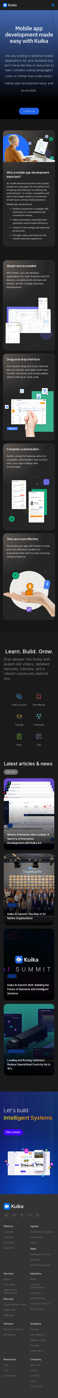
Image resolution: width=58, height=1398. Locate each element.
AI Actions (9, 1242)
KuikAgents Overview (41, 1231)
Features (8, 1237)
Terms (33, 1370)
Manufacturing (38, 1298)
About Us (35, 1364)
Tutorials (34, 1345)
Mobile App (10, 1309)
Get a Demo (13, 1132)
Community (10, 1375)
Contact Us (29, 111)
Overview (9, 1231)
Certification (36, 1350)
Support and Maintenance (11, 1291)
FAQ (6, 1370)
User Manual (37, 1334)
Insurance (35, 1292)
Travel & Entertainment (37, 1286)
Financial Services (40, 1303)
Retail (33, 1242)
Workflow (9, 1247)
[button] (53, 5)
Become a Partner (13, 1329)
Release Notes (38, 1340)
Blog (6, 1364)
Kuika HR (35, 1259)
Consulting (9, 1284)
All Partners (10, 1334)
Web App (8, 1315)
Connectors (36, 1237)
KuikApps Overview (40, 1254)
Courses (34, 1329)
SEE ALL (11, 771)
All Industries (37, 1308)
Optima (7, 1279)
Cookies (34, 1375)
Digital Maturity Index (15, 1304)
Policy (33, 1380)
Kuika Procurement (40, 1265)
